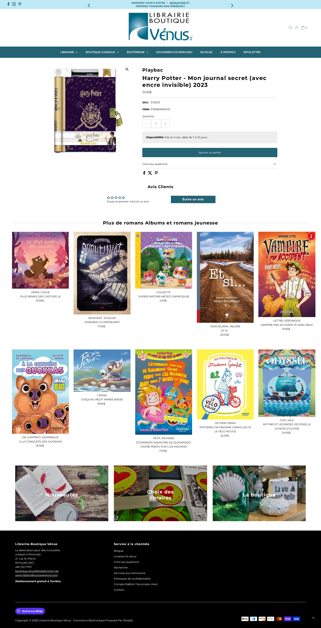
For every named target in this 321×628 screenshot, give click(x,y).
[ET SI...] (225, 277)
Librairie (67, 52)
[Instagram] (14, 4)
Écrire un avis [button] (193, 199)
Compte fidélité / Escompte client (136, 584)
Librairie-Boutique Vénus (55, 620)
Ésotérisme (136, 52)
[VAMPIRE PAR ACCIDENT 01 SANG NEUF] (286, 274)
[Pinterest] (19, 4)
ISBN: (146, 109)
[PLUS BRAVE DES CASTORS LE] (40, 260)
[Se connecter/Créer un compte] (296, 27)
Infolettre (252, 52)
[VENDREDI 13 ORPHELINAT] (102, 273)
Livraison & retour (125, 556)
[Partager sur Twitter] (150, 174)
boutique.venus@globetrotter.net (37, 571)
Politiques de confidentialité (132, 578)
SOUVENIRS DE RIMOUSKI (174, 52)
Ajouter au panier (210, 152)
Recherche (121, 567)
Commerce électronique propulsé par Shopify (103, 620)
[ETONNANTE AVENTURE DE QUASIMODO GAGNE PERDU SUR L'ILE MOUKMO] (163, 392)
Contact (119, 589)
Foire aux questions (155, 164)
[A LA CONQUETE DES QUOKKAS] (40, 391)
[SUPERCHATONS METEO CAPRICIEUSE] (163, 260)
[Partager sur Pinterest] (156, 174)
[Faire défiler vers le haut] (313, 618)
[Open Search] (290, 27)
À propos (228, 52)
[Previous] (89, 4)
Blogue (206, 52)
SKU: (145, 102)
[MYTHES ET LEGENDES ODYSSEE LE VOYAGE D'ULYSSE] (286, 383)
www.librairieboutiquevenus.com (36, 575)
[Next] (232, 4)
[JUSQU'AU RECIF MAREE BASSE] (102, 370)
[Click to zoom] (127, 69)
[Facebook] (8, 4)
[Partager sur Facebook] (144, 174)
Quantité (148, 116)
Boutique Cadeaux (101, 52)
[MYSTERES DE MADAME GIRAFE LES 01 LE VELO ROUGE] (225, 384)
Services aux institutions (129, 573)
